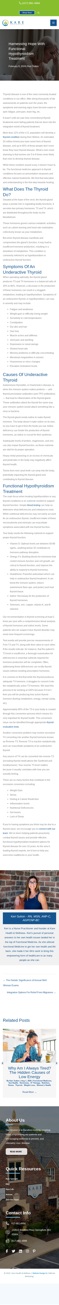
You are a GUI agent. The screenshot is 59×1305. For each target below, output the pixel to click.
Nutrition (45, 1083)
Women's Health (44, 1085)
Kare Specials (12, 1179)
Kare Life (10, 1189)
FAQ (7, 1184)
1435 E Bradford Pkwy (23, 1230)
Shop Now (27, 13)
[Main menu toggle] (53, 23)
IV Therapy (35, 1083)
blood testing (33, 505)
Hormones (24, 1083)
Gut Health (13, 1083)
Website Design (39, 1273)
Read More (29, 1092)
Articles (9, 1194)
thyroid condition (11, 137)
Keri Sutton (33, 66)
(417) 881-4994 (31, 3)
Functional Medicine (42, 1081)
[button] (38, 13)
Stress (11, 1085)
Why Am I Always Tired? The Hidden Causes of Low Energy (29, 1072)
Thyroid (18, 1085)
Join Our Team (12, 1200)
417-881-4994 (18, 1223)
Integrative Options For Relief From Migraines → (31, 992)
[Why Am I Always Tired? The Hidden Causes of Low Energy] (29, 1045)
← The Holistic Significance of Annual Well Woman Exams (25, 981)
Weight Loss (29, 1085)
